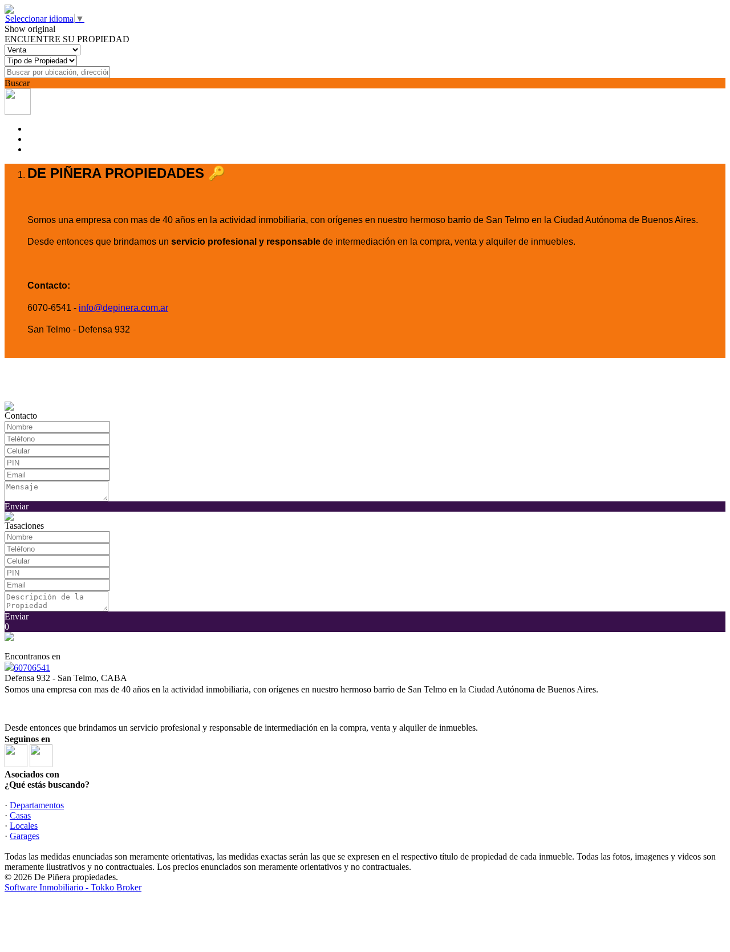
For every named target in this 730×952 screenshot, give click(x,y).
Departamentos (37, 805)
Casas (20, 815)
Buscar (17, 83)
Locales (24, 826)
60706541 (32, 668)
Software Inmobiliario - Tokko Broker (73, 887)
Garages (24, 836)
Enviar (17, 506)
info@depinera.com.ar (123, 308)
